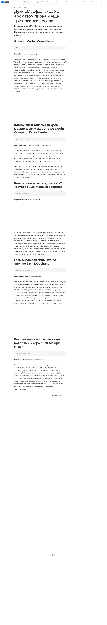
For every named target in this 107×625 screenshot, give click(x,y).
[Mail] (2, 2)
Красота (26, 7)
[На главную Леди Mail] (6, 2)
